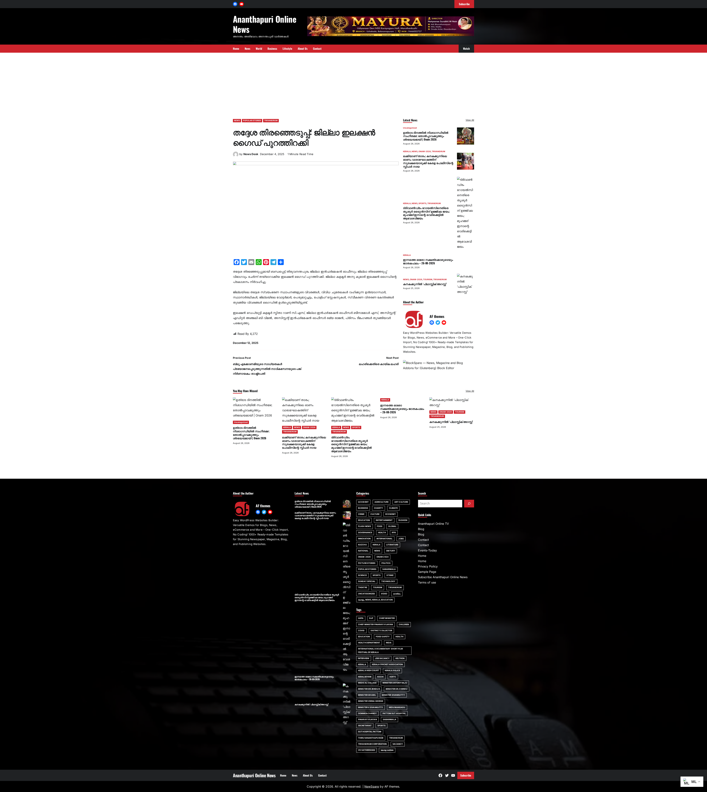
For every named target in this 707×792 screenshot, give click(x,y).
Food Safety (383, 636)
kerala (362, 664)
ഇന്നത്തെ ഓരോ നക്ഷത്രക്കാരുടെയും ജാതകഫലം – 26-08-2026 (428, 261)
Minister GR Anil (367, 695)
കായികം (397, 594)
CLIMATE (393, 508)
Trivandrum (396, 738)
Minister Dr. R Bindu (396, 689)
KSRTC (393, 677)
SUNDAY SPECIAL (366, 581)
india (389, 643)
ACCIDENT (363, 502)
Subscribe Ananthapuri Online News (442, 577)
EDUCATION (364, 520)
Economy (390, 514)
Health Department (369, 643)
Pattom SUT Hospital (394, 713)
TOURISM (427, 279)
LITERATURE (392, 545)
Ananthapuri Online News (264, 24)
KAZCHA (362, 545)
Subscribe (465, 775)
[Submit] (469, 503)
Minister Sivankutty (393, 695)
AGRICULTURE (381, 502)
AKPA (360, 618)
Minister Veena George (370, 701)
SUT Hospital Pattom (369, 731)
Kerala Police (392, 670)
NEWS (237, 120)
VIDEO (384, 594)
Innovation (364, 538)
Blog (421, 529)
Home (422, 556)
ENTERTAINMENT (384, 520)
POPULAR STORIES (252, 120)
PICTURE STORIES (367, 563)
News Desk (250, 154)
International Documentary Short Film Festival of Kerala (380, 650)
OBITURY (390, 551)
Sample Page (427, 572)
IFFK (394, 532)
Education (364, 636)
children (404, 624)
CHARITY (378, 508)
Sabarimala (389, 719)
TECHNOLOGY (388, 581)
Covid (361, 630)
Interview (363, 658)
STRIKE (389, 575)
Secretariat (365, 725)
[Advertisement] (353, 84)
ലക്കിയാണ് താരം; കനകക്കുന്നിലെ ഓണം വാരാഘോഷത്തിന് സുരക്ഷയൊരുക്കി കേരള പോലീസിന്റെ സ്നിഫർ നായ (428, 161)
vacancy (398, 744)
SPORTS (422, 203)
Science (362, 575)
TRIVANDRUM (271, 120)
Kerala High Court (368, 670)
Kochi (380, 677)
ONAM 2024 (382, 557)
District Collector (381, 630)
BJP (371, 618)
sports (381, 725)
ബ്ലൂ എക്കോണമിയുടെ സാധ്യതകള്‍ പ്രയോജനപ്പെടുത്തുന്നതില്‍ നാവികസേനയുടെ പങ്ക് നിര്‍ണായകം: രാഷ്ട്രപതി (267, 368)
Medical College (367, 683)
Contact (423, 540)
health (399, 636)
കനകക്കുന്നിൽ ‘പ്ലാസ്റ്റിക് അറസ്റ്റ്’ (424, 284)
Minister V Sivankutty (370, 707)
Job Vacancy (382, 658)
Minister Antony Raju (395, 683)
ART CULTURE (401, 502)
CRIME (361, 514)
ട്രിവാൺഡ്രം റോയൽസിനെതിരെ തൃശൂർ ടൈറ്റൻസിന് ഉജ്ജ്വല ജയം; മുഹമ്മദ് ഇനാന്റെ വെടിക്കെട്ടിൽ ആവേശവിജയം (426, 213)
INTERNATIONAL (385, 538)
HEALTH (382, 532)
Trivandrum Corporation (372, 744)
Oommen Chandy (367, 713)
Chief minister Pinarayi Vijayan (375, 624)
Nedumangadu (397, 707)
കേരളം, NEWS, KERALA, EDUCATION (375, 600)
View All (470, 120)
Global (392, 526)
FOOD (379, 526)
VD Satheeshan (366, 750)
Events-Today (427, 550)
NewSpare (371, 786)
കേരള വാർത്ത (387, 750)
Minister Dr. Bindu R (369, 689)
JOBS (401, 538)
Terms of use (427, 582)
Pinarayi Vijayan (367, 719)
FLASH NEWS (364, 526)
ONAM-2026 (424, 151)
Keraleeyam (364, 677)
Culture (375, 514)
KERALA (407, 151)
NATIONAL (363, 551)
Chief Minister (387, 618)
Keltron (399, 658)
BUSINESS (363, 508)
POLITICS (386, 563)
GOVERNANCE (365, 532)
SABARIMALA (389, 569)
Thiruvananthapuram (370, 738)
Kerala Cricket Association (387, 664)
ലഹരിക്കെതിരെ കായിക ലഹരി (379, 364)
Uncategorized (410, 128)
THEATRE (362, 587)
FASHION (402, 520)
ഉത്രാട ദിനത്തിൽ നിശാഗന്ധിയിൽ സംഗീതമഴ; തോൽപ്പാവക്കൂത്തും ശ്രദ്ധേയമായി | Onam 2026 (425, 135)
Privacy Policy (428, 566)
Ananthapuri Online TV (433, 523)
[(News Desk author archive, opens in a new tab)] (235, 156)
